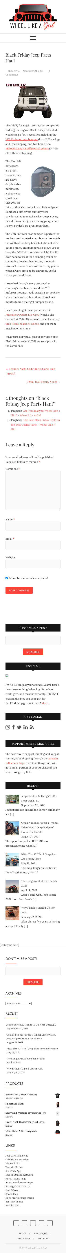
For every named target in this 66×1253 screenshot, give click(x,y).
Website (10, 557)
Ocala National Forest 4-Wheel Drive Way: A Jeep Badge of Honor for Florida (31, 1036)
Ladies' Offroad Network (19, 1174)
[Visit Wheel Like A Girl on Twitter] (19, 728)
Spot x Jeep (12, 1194)
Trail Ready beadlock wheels (22, 323)
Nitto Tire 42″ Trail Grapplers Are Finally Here (32, 1048)
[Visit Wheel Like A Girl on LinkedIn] (25, 728)
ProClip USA (12, 1205)
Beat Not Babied (14, 1201)
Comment (13, 468)
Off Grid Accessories (17, 1159)
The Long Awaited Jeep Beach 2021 (25, 1058)
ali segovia (13, 70)
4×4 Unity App (13, 1171)
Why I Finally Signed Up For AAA (24, 1068)
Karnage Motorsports (18, 1186)
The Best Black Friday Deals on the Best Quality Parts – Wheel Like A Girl (35, 424)
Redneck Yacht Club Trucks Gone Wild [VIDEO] (30, 371)
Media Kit (44, 1238)
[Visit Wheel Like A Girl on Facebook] (13, 728)
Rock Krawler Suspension (20, 1197)
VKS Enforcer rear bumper (22, 139)
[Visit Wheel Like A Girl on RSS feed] (32, 728)
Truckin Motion (14, 1167)
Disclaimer (23, 1238)
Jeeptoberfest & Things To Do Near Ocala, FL (31, 1024)
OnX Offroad (12, 1190)
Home (22, 1233)
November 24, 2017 (33, 70)
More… (46, 703)
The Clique (40, 1233)
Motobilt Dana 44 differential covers (27, 148)
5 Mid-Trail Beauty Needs (43, 381)
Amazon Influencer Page (19, 1182)
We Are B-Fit (12, 1163)
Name (10, 519)
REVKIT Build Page (16, 1178)
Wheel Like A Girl (37, 1248)
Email (10, 538)
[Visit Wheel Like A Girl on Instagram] (8, 728)
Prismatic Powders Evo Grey (22, 314)
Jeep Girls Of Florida (17, 1155)
